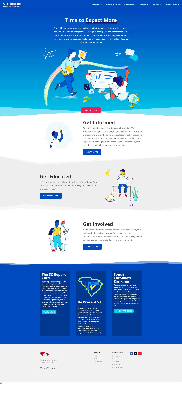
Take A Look (91, 110)
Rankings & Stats (117, 364)
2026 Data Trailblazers (113, 5)
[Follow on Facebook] (131, 353)
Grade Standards (129, 5)
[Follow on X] (135, 353)
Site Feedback (98, 362)
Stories (168, 5)
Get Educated (116, 359)
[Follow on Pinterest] (140, 353)
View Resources (50, 196)
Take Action (92, 247)
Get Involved (157, 5)
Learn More (92, 152)
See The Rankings (123, 311)
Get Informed (144, 5)
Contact (176, 5)
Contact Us (97, 359)
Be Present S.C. (97, 5)
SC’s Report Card (117, 367)
